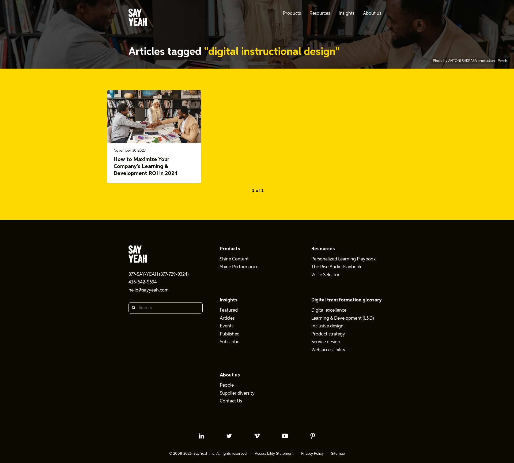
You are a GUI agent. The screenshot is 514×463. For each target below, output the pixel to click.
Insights (228, 300)
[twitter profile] (229, 436)
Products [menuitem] (292, 13)
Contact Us (231, 401)
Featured (229, 310)
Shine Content (234, 259)
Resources (323, 249)
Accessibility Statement (274, 453)
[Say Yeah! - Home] (137, 18)
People (227, 385)
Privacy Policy (312, 453)
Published (230, 334)
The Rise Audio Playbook (336, 267)
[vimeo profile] (257, 436)
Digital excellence (328, 310)
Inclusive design (327, 326)
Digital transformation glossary (346, 300)
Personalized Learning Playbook (343, 259)
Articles (227, 318)
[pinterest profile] (312, 436)
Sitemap (338, 453)
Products (230, 249)
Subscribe (229, 342)
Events (226, 326)
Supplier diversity (237, 393)
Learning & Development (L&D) (342, 318)
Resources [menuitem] (319, 13)
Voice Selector (325, 275)
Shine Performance (239, 267)
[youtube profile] (285, 436)
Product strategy (328, 334)
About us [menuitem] (372, 13)
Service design (325, 342)
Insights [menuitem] (346, 13)
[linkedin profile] (201, 436)
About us (230, 375)
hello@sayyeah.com (148, 290)
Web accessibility (328, 350)
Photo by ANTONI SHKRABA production (464, 61)
